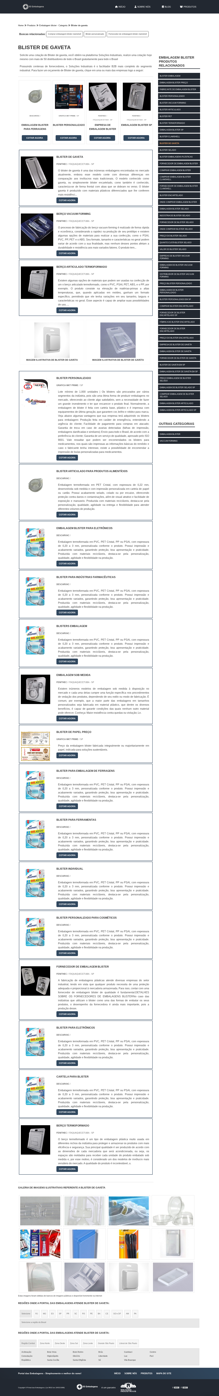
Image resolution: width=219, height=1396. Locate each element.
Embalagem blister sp (171, 130)
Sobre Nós (143, 6)
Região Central (28, 1343)
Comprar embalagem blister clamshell (64, 34)
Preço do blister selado (173, 236)
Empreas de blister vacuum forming (175, 257)
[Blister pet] (173, 1244)
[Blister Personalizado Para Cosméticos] (35, 944)
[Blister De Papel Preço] (35, 759)
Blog (168, 6)
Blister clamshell (170, 136)
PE (91, 1314)
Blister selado (168, 150)
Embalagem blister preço (174, 83)
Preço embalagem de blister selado (175, 379)
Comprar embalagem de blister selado (177, 395)
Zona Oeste (60, 1343)
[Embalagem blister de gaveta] (84, 1244)
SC (75, 1314)
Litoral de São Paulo (128, 1343)
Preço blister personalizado (176, 283)
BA (99, 1314)
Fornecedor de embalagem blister (179, 163)
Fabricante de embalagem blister (178, 89)
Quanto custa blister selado (175, 242)
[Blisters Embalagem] (35, 653)
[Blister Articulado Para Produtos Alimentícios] (35, 498)
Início (121, 6)
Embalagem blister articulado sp (178, 410)
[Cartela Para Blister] (35, 1103)
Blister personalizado (95, 34)
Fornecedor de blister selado (177, 222)
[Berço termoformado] (35, 1152)
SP (60, 1314)
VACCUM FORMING (168, 441)
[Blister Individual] (35, 895)
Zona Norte (45, 1343)
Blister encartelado (171, 195)
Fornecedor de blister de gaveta (178, 358)
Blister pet (166, 116)
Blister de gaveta (169, 143)
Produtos (190, 6)
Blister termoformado (172, 123)
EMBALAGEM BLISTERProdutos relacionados (176, 61)
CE (106, 1314)
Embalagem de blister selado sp (177, 387)
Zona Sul (74, 1343)
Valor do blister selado (173, 249)
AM (127, 1314)
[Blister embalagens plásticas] (40, 1277)
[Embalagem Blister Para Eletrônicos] (35, 555)
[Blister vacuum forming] (173, 1210)
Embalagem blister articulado (176, 403)
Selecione (25, 1314)
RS (83, 1314)
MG (44, 1314)
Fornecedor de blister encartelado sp (172, 314)
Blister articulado (170, 110)
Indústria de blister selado (175, 215)
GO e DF (117, 1314)
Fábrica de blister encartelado (177, 322)
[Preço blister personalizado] (129, 1244)
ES (52, 1314)
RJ (36, 1314)
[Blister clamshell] (40, 1244)
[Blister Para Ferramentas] (35, 846)
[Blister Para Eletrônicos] (35, 1054)
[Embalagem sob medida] (35, 702)
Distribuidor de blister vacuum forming (177, 275)
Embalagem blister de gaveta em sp (179, 371)
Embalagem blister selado (174, 209)
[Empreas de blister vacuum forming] (84, 1277)
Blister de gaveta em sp (172, 365)
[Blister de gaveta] (52, 340)
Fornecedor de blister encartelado (172, 329)
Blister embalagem (170, 76)
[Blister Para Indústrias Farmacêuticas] (35, 604)
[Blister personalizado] (129, 1210)
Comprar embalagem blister (175, 170)
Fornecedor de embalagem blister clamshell (128, 34)
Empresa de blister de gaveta (176, 345)
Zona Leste (88, 1343)
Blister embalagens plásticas (176, 157)
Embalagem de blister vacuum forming (176, 266)
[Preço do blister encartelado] (84, 1210)
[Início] (33, 6)
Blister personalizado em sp (175, 299)
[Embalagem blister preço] (40, 1210)
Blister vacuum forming (173, 103)
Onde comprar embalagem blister (178, 202)
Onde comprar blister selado (176, 229)
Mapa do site (163, 1373)
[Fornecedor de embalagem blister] (35, 993)
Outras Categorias (176, 424)
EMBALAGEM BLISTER (170, 434)
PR (68, 1314)
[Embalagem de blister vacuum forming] (173, 1277)
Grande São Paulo (106, 1343)
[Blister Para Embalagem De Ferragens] (35, 797)
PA (135, 1314)
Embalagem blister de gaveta (175, 351)
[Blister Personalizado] (35, 405)
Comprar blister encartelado (176, 306)
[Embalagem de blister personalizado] (129, 1277)
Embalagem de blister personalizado (172, 291)
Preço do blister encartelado (177, 338)
